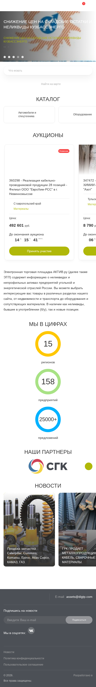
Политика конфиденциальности (24, 658)
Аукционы (48, 135)
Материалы (21, 208)
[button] (5, 57)
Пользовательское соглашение (23, 664)
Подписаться (79, 620)
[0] (80, 5)
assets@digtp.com (79, 596)
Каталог (48, 99)
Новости (48, 486)
